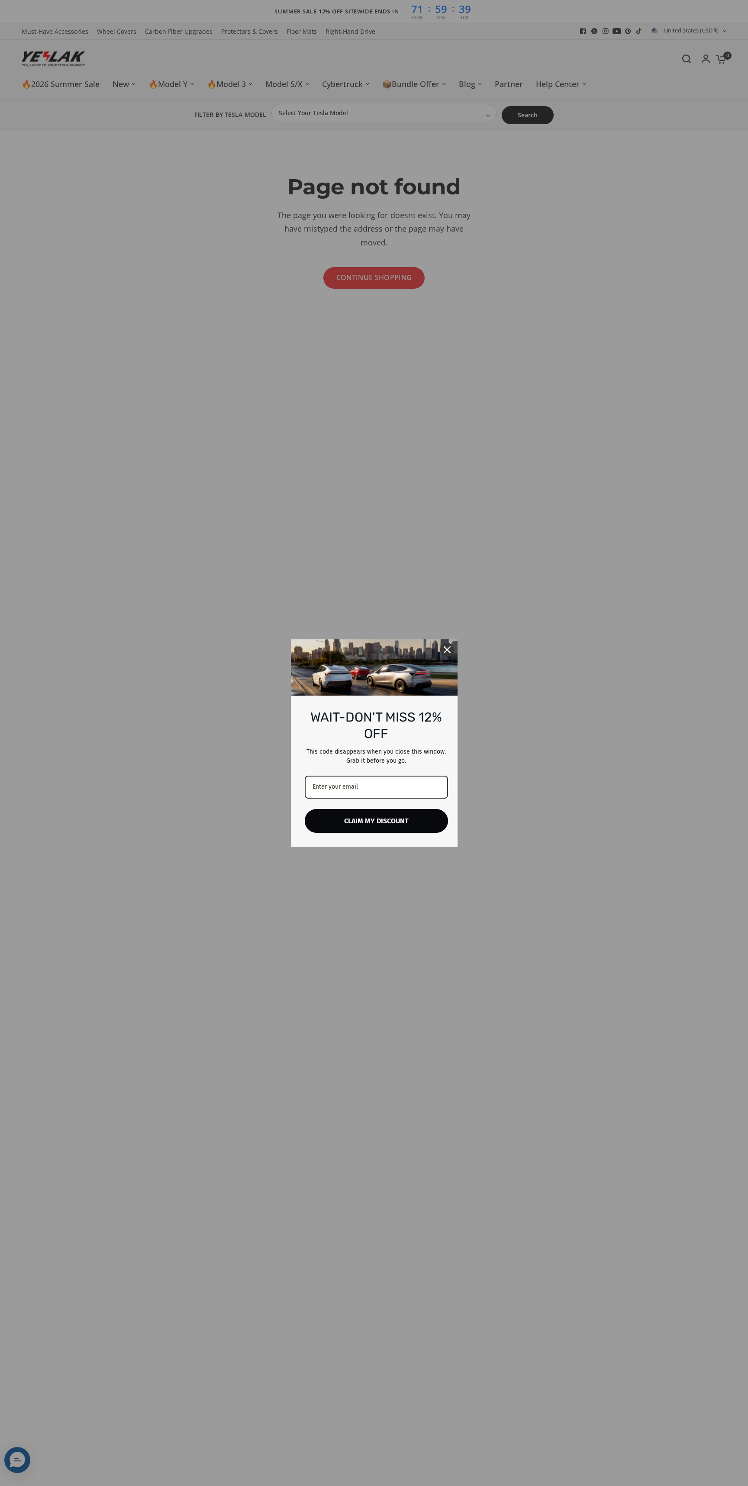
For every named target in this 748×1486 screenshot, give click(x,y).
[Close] (447, 649)
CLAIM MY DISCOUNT (376, 821)
